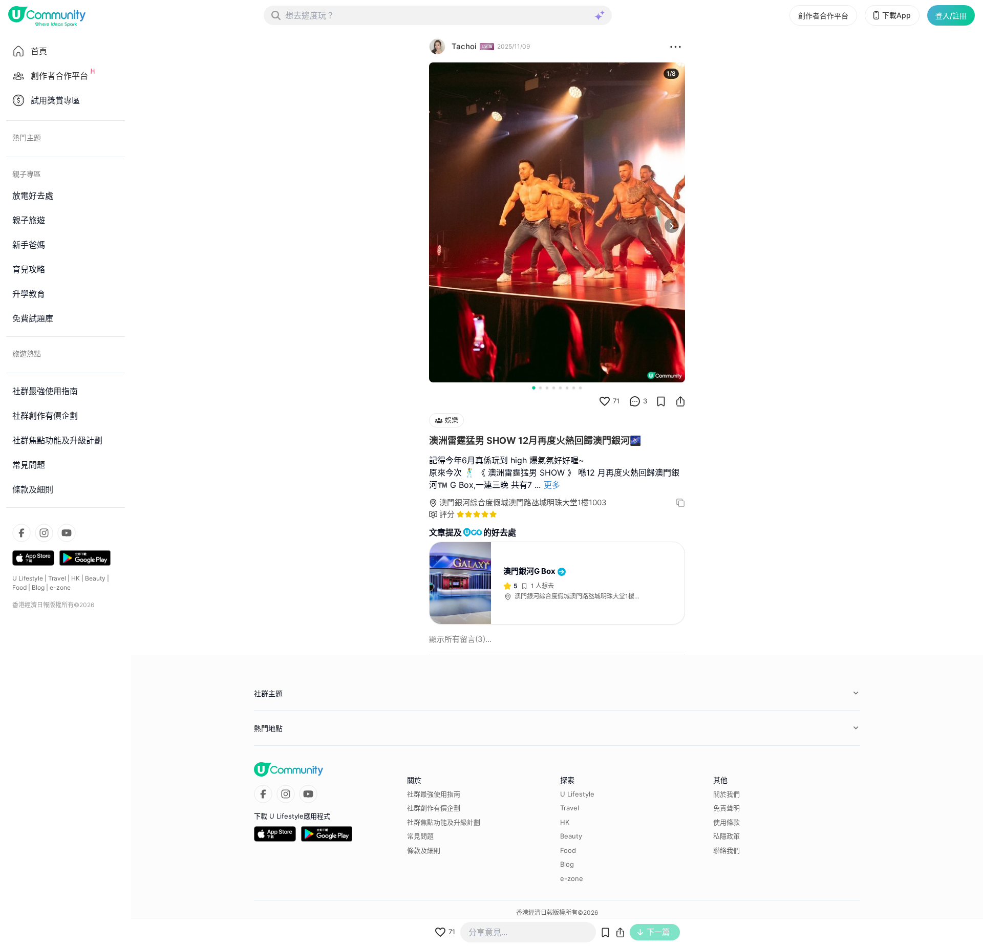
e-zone (60, 587)
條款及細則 (423, 850)
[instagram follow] (44, 533)
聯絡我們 (726, 850)
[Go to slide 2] (540, 387)
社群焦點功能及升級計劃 (443, 822)
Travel (57, 578)
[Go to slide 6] (567, 387)
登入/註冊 (951, 15)
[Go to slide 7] (573, 387)
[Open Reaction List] (676, 46)
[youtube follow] (66, 533)
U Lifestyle (27, 578)
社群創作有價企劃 (433, 808)
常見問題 (420, 836)
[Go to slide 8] (580, 387)
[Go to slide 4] (553, 387)
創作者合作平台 (823, 15)
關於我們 (726, 794)
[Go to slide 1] (533, 387)
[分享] (680, 401)
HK (75, 578)
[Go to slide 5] (560, 387)
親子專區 (26, 173)
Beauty (95, 578)
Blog (38, 587)
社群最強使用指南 (433, 794)
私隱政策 (726, 836)
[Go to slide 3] (547, 387)
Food (19, 587)
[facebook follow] (21, 533)
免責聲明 (726, 808)
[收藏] (661, 401)
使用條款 (726, 822)
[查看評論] (635, 401)
